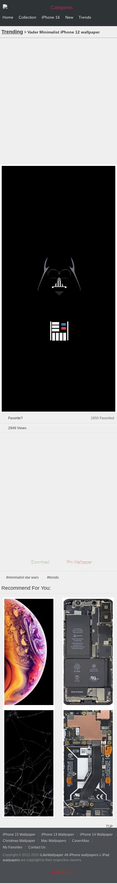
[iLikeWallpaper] (24, 6)
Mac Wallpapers (53, 841)
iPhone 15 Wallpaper (19, 835)
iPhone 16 (51, 17)
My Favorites (12, 847)
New (69, 17)
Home (8, 17)
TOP (109, 826)
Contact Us (36, 847)
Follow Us (62, 872)
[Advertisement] (58, 100)
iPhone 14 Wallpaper (96, 835)
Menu (111, 17)
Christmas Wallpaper (19, 841)
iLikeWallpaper (51, 855)
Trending (12, 32)
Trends (85, 17)
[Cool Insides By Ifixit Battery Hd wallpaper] (88, 652)
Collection (27, 17)
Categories (62, 7)
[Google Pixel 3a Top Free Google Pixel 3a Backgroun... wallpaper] (88, 763)
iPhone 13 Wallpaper (57, 835)
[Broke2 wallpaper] (28, 763)
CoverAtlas (80, 841)
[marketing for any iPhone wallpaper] (28, 652)
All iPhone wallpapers (81, 855)
